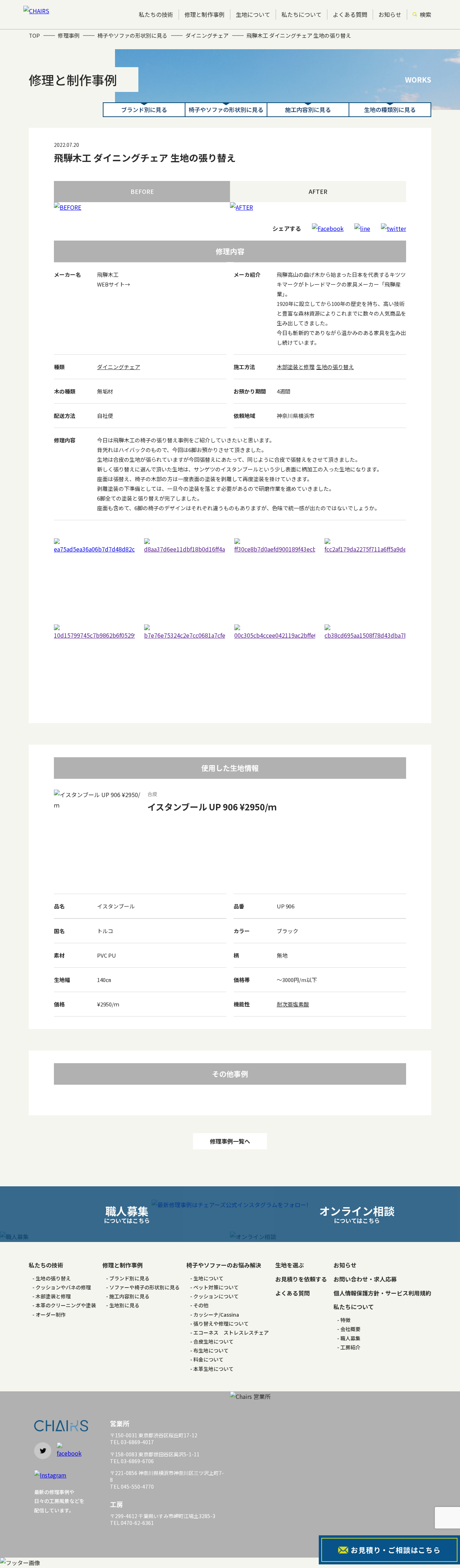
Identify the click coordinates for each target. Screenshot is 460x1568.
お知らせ (389, 14)
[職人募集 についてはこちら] (115, 1237)
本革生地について (213, 1368)
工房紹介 (350, 1347)
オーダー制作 (51, 1314)
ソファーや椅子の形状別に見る (144, 1287)
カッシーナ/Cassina (216, 1314)
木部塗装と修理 (295, 367)
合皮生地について (213, 1341)
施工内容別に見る (308, 109)
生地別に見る (124, 1305)
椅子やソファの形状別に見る (226, 109)
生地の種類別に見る (390, 109)
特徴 (345, 1319)
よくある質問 (350, 14)
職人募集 (350, 1338)
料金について (208, 1359)
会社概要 (350, 1328)
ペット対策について (216, 1287)
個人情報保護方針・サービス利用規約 (382, 1293)
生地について (253, 14)
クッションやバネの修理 (63, 1287)
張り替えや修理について (221, 1323)
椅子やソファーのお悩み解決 (224, 1265)
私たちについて (301, 14)
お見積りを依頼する (301, 1279)
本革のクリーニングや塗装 (66, 1305)
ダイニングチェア (118, 367)
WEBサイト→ (113, 284)
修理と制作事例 (204, 14)
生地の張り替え (335, 367)
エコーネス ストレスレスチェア (231, 1332)
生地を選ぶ (289, 1265)
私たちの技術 (156, 14)
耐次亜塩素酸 (293, 1004)
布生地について (211, 1350)
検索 (425, 14)
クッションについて (216, 1296)
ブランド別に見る (144, 109)
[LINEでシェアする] (362, 228)
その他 (200, 1305)
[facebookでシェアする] (328, 228)
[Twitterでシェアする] (393, 228)
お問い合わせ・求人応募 (365, 1279)
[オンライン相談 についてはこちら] (345, 1237)
